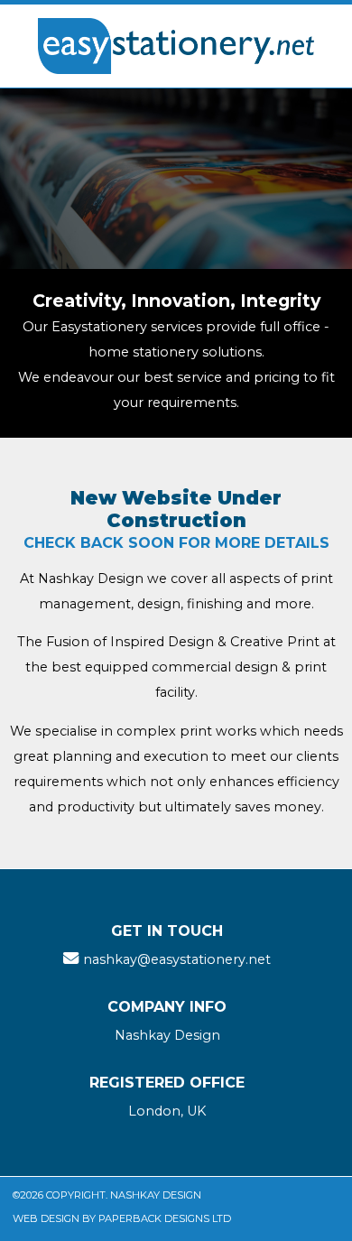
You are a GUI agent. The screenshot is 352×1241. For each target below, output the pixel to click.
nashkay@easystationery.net (177, 959)
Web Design (46, 1218)
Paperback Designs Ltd (164, 1218)
